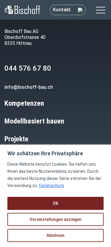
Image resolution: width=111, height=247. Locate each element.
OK (55, 203)
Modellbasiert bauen (34, 121)
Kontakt (62, 9)
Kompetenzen (24, 103)
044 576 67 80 (27, 68)
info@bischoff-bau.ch (28, 87)
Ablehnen (55, 235)
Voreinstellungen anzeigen (55, 219)
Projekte (16, 139)
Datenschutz (51, 185)
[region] (55, 196)
